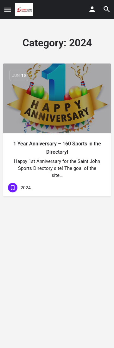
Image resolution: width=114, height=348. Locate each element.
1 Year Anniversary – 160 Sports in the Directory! (57, 148)
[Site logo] (25, 9)
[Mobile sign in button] (92, 9)
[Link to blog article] (57, 98)
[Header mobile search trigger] (107, 9)
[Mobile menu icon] (7, 9)
